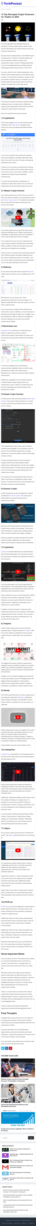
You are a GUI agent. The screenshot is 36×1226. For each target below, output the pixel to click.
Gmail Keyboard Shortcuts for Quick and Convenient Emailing (21, 1166)
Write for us (25, 1223)
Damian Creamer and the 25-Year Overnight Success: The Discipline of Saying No (15, 1080)
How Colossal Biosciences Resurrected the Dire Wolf (17, 1201)
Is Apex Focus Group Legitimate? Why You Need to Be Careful (17, 1130)
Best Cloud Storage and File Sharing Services (20, 1173)
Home (2, 9)
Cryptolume (4, 552)
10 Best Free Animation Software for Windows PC (20, 1149)
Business (8, 9)
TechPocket (17, 1220)
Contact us (31, 1223)
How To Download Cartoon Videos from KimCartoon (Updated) (21, 1161)
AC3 (2, 20)
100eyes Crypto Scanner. (10, 200)
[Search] (31, 1137)
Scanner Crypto (15, 496)
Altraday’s (21, 697)
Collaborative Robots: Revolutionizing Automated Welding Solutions (17, 1206)
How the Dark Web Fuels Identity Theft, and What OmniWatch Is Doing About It (17, 1196)
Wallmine (31, 271)
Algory (11, 835)
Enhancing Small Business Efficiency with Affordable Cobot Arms (14, 1105)
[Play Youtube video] (18, 217)
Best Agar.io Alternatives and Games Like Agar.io (21, 1178)
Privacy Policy (17, 1223)
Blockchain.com (6, 330)
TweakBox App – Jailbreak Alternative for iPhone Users (21, 1155)
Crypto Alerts (15, 125)
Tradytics (28, 630)
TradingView (5, 754)
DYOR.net (4, 906)
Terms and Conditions (7, 1223)
